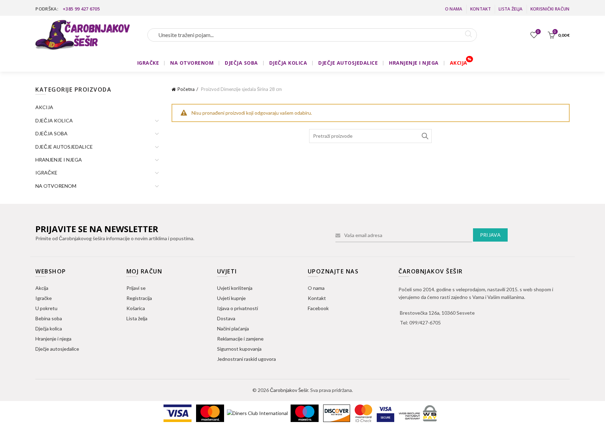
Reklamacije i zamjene (240, 339)
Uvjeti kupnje (231, 298)
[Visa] (178, 412)
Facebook (318, 308)
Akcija (41, 288)
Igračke (43, 298)
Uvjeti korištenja (234, 288)
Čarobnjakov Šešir (289, 390)
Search (425, 136)
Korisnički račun (550, 9)
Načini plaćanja (233, 328)
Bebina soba (48, 318)
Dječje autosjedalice (57, 349)
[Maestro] (305, 412)
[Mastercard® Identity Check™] (364, 412)
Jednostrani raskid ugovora (246, 359)
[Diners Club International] (258, 412)
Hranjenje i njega (53, 339)
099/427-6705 (425, 323)
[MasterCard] (210, 412)
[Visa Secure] (386, 412)
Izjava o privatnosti (237, 308)
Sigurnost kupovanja (239, 349)
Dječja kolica (48, 328)
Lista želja (510, 9)
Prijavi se (136, 288)
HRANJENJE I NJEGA (414, 62)
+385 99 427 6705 (81, 9)
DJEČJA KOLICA (288, 62)
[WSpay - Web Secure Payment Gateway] (417, 412)
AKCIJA (458, 62)
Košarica (135, 308)
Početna (186, 89)
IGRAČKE (148, 62)
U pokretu (46, 308)
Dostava (226, 318)
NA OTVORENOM (192, 62)
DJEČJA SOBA (241, 62)
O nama (454, 9)
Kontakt (480, 9)
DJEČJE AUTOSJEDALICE (348, 62)
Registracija (139, 298)
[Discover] (337, 412)
